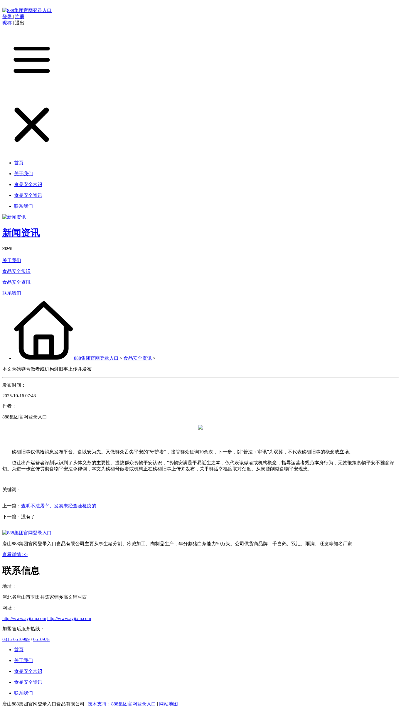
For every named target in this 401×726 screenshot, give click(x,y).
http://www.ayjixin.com (24, 618)
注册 (19, 16)
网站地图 (168, 703)
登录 (7, 16)
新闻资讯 (21, 232)
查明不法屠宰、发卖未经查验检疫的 (58, 505)
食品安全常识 (16, 271)
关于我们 (11, 260)
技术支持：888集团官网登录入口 (122, 703)
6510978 (41, 639)
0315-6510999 (16, 639)
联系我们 (11, 293)
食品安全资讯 (16, 282)
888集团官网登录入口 (96, 358)
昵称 (7, 22)
